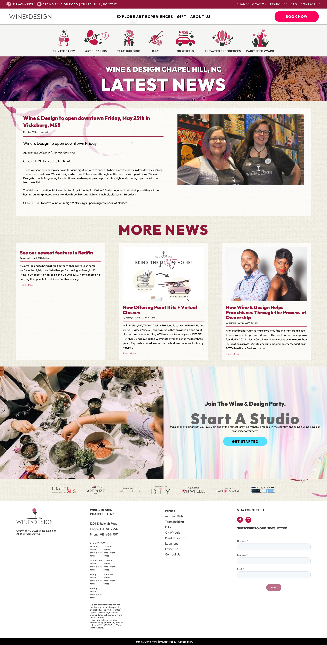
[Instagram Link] (248, 520)
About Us (200, 16)
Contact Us (311, 4)
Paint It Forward (176, 538)
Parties (170, 511)
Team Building (174, 522)
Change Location (252, 4)
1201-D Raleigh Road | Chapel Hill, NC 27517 (80, 4)
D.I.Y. (168, 527)
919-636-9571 (23, 4)
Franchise (278, 4)
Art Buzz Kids (174, 516)
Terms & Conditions (146, 641)
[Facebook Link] (240, 520)
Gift (181, 16)
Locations (171, 543)
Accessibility (185, 641)
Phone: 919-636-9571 (104, 534)
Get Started (245, 441)
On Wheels (172, 532)
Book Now (297, 16)
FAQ (294, 4)
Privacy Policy (167, 641)
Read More (26, 285)
